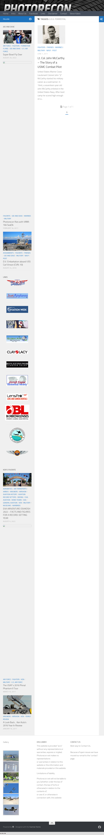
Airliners (14, 492)
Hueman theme (35, 827)
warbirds (16, 505)
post (54, 50)
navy (49, 50)
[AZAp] (17, 455)
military (41, 50)
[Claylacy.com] (17, 353)
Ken (20, 503)
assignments (8, 253)
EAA (24, 500)
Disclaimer (52, 13)
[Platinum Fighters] (17, 367)
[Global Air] (17, 342)
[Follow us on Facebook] (30, 19)
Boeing (20, 497)
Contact (63, 13)
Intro (13, 13)
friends (50, 47)
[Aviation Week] (17, 312)
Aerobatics (7, 489)
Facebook (33, 13)
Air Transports (20, 489)
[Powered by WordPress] (13, 827)
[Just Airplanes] (17, 298)
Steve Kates (75, 13)
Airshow (22, 492)
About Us (22, 13)
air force (7, 46)
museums (7, 505)
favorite (6, 216)
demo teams (17, 500)
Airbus (6, 492)
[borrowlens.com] (17, 420)
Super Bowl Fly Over (12, 54)
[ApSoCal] (17, 442)
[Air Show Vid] (17, 385)
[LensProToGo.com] (17, 400)
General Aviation (10, 503)
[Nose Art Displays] (17, 285)
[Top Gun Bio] (17, 327)
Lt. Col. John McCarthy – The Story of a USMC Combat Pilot (51, 62)
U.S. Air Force (16, 682)
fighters (41, 47)
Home (5, 13)
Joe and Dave (15, 49)
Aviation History (10, 494)
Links (43, 13)
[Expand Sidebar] (101, 19)
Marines (59, 47)
